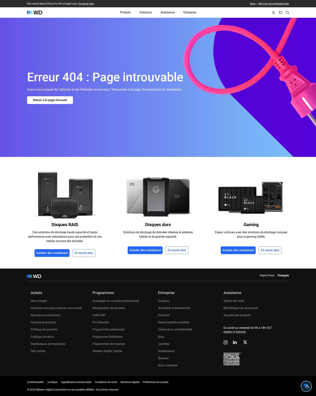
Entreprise (189, 12)
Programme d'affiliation (108, 337)
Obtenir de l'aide (233, 301)
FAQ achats (38, 351)
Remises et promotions (45, 315)
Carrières (163, 344)
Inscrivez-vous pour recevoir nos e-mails (56, 308)
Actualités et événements (174, 308)
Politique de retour (42, 337)
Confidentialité (35, 382)
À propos (164, 301)
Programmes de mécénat (109, 344)
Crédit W (98, 315)
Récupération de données (109, 308)
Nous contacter (168, 365)
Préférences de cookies (155, 382)
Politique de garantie (44, 329)
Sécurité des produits (237, 315)
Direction (164, 315)
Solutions (146, 12)
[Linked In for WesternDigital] (235, 342)
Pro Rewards (101, 322)
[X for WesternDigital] (245, 342)
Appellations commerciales (76, 382)
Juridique (52, 382)
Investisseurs (166, 351)
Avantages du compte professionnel (116, 301)
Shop (253, 3)
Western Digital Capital (107, 351)
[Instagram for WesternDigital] (225, 342)
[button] (273, 13)
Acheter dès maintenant (52, 253)
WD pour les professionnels (273, 3)
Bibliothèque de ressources (240, 308)
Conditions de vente (106, 382)
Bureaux (163, 358)
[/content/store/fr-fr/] (34, 12)
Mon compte (39, 301)
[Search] (287, 12)
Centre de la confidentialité (175, 329)
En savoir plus (86, 3)
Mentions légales (130, 382)
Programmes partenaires (108, 329)
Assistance (168, 12)
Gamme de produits (43, 322)
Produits (125, 12)
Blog (161, 337)
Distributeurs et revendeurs (48, 344)
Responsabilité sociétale (173, 322)
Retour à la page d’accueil (50, 100)
